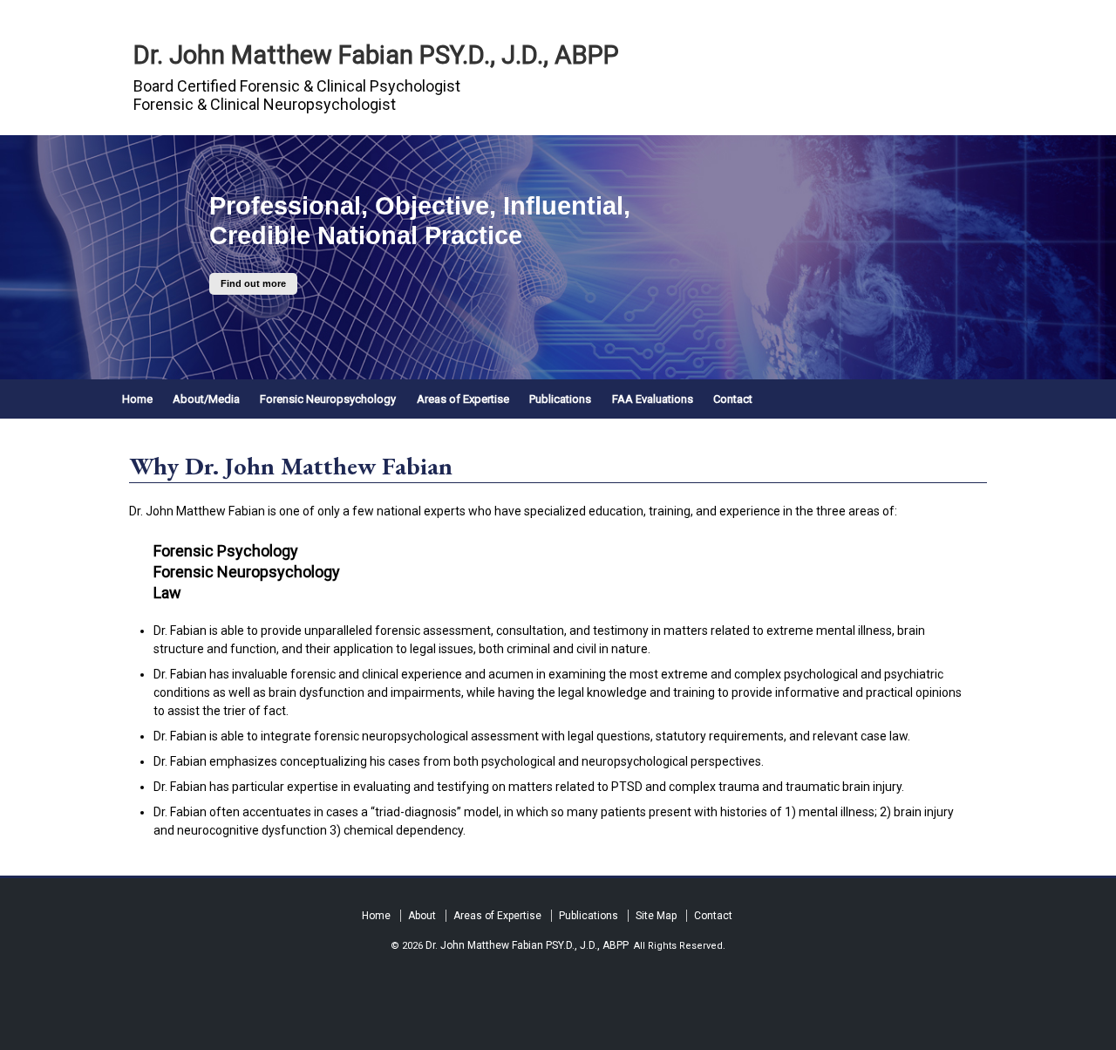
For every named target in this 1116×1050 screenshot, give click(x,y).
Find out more (253, 284)
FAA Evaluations (652, 399)
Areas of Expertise (463, 399)
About (422, 916)
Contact (732, 399)
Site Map (656, 916)
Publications (560, 399)
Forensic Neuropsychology (328, 399)
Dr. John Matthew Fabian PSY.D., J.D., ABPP (376, 55)
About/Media (206, 399)
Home (137, 399)
